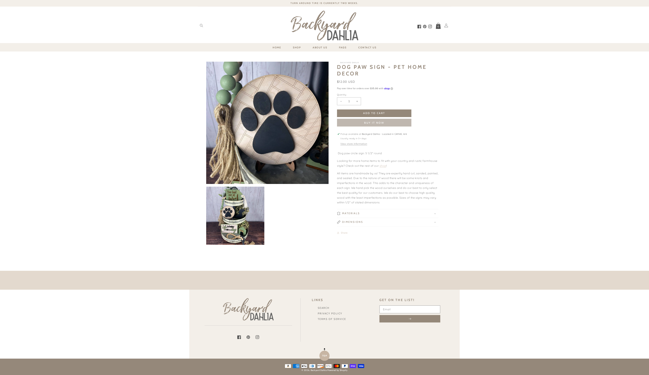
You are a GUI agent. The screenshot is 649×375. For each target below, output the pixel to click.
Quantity (341, 94)
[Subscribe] (409, 318)
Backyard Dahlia (319, 370)
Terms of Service (332, 319)
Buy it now (374, 122)
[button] (201, 25)
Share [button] (344, 232)
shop (383, 165)
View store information (353, 143)
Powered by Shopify (337, 370)
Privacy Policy (330, 313)
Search (324, 307)
